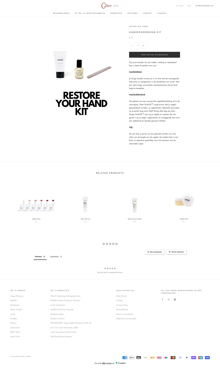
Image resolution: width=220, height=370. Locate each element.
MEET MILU (15, 332)
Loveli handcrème (57, 305)
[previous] (8, 200)
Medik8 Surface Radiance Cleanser (65, 300)
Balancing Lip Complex (135, 219)
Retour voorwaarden (124, 314)
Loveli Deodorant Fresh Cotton (63, 332)
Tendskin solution (57, 318)
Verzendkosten (122, 309)
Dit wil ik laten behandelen (90, 13)
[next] (212, 200)
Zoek (189, 6)
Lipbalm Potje (184, 219)
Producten (116, 13)
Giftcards (132, 13)
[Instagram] (169, 299)
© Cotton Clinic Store (20, 356)
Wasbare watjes (57, 314)
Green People (16, 309)
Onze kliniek (121, 295)
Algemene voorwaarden (126, 318)
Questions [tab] (54, 256)
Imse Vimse (15, 336)
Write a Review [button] (178, 252)
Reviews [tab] (38, 256)
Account (180, 6)
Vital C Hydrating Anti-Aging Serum (65, 295)
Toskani (13, 322)
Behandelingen (61, 13)
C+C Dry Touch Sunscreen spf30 (64, 327)
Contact (147, 13)
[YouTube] (175, 299)
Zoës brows (15, 327)
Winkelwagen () (205, 6)
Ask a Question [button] (156, 252)
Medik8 (13, 300)
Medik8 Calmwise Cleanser (62, 309)
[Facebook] (162, 299)
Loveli (12, 314)
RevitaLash (14, 305)
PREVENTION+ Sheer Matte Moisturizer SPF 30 (70, 322)
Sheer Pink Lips (85, 219)
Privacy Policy (122, 305)
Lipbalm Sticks (36, 219)
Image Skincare (16, 295)
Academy (162, 13)
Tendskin (13, 318)
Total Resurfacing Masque (61, 336)
